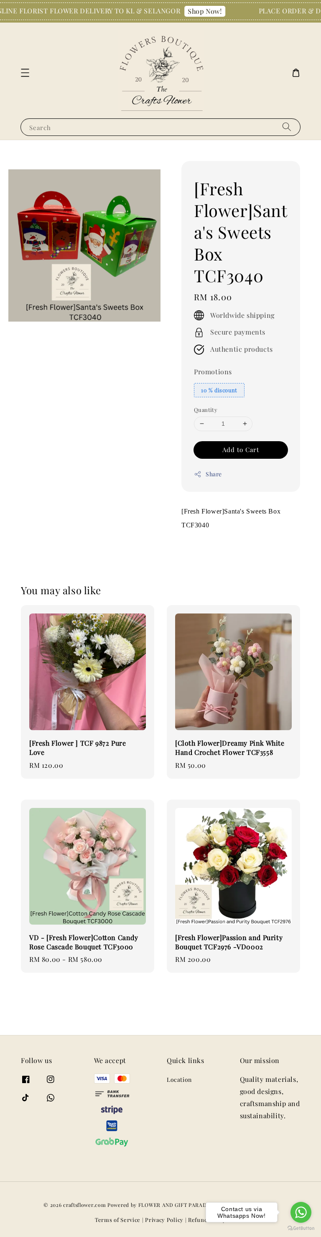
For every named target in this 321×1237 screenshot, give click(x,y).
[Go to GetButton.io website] (301, 1228)
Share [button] (214, 474)
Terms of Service (117, 1219)
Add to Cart (240, 449)
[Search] (286, 127)
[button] (25, 73)
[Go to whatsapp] (300, 1212)
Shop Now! (194, 11)
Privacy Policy (164, 1219)
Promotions (213, 371)
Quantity (205, 409)
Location (179, 1080)
